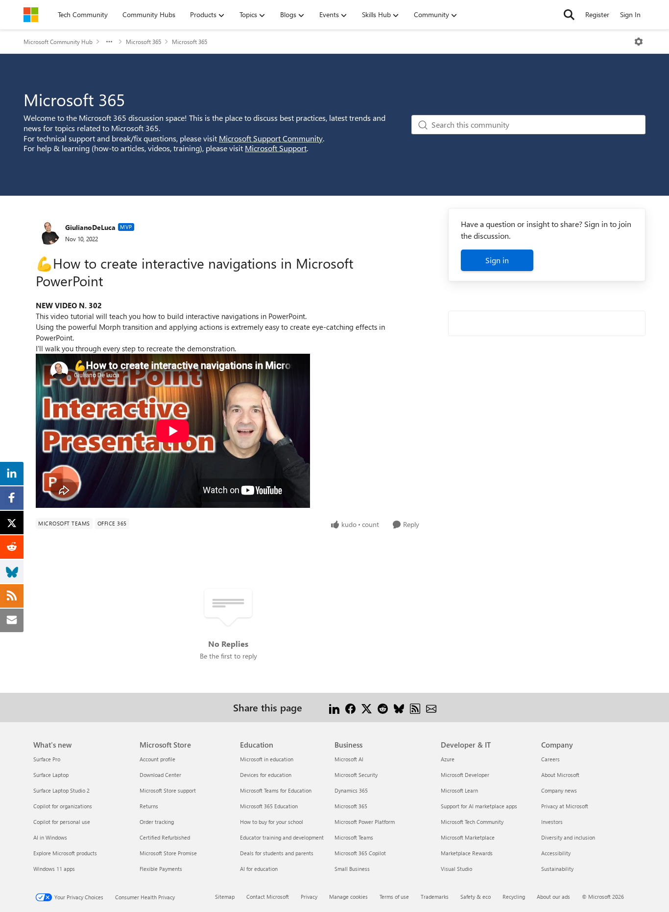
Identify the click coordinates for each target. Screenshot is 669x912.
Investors (552, 821)
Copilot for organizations (62, 806)
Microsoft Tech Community (472, 821)
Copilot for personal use (61, 821)
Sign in (497, 260)
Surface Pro (46, 759)
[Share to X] (366, 707)
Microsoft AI (348, 759)
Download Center (160, 774)
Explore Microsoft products (65, 853)
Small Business (352, 868)
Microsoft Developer (465, 774)
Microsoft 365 (143, 42)
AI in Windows (50, 837)
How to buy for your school (271, 821)
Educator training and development (282, 837)
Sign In (630, 14)
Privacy (309, 896)
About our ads (553, 896)
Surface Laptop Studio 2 (61, 790)
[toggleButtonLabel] (638, 41)
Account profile (157, 759)
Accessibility (556, 853)
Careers (550, 759)
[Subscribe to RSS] (415, 707)
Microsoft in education (266, 759)
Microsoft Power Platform (364, 821)
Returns (149, 806)
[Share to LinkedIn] (334, 707)
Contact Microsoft (267, 896)
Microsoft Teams (353, 837)
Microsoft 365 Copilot (360, 853)
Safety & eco (475, 896)
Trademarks (435, 896)
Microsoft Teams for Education (275, 790)
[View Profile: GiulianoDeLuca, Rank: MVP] (48, 232)
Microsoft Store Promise (168, 853)
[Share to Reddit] (383, 707)
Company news (559, 790)
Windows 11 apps (54, 868)
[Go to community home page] (31, 14)
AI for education (259, 868)
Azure (447, 759)
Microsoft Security (356, 774)
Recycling (513, 896)
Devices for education (265, 774)
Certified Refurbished (165, 837)
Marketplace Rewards (467, 853)
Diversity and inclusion (568, 837)
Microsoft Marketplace (468, 837)
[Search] (569, 15)
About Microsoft (560, 774)
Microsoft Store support (168, 790)
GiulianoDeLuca (90, 227)
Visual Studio (456, 868)
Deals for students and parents (276, 853)
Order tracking (157, 821)
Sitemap (225, 896)
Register (597, 14)
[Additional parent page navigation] (109, 41)
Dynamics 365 (351, 790)
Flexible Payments (161, 868)
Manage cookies (348, 896)
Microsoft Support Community (271, 138)
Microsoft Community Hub (58, 42)
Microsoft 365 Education (269, 806)
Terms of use (394, 896)
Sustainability (557, 868)
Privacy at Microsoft (564, 806)
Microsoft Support (276, 148)
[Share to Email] (431, 707)
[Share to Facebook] (350, 707)
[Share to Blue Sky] (399, 707)
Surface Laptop (51, 774)
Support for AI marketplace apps (479, 806)
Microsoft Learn (459, 790)
